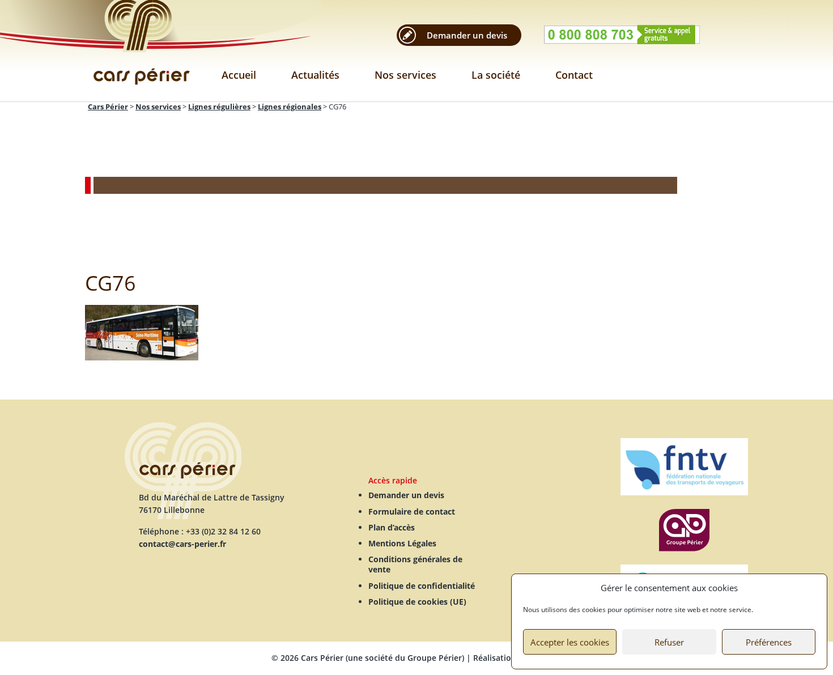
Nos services (405, 75)
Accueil (239, 75)
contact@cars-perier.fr (182, 543)
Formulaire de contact (411, 511)
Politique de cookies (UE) (417, 601)
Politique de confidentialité (421, 585)
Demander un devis (467, 35)
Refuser (669, 642)
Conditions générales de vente (415, 564)
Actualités (315, 75)
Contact (574, 75)
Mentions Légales (402, 543)
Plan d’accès (391, 527)
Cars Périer (141, 51)
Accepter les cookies (569, 642)
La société (495, 75)
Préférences (769, 642)
